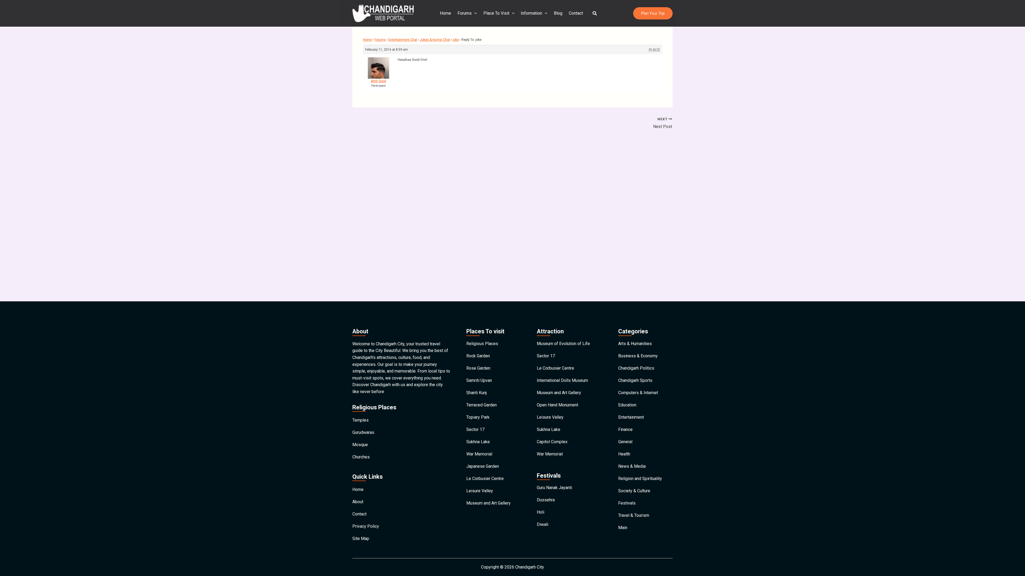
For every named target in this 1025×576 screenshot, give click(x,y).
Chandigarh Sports (635, 380)
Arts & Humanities (635, 343)
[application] (474, 13)
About (357, 501)
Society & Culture (634, 490)
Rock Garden (478, 355)
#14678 (654, 49)
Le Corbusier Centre (485, 478)
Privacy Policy (365, 526)
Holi (540, 512)
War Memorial (479, 454)
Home (445, 13)
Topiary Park (478, 417)
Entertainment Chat (402, 40)
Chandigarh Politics (636, 368)
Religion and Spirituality (640, 478)
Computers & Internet (638, 392)
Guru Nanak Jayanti (554, 487)
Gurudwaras (363, 432)
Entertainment (631, 417)
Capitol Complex (552, 441)
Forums (465, 13)
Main (622, 527)
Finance (625, 429)
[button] (595, 13)
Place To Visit (496, 13)
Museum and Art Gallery (488, 503)
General (625, 441)
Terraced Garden (481, 404)
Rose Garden (478, 368)
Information (531, 13)
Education (627, 404)
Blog (558, 13)
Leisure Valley (479, 490)
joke (456, 40)
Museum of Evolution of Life (563, 343)
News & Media (632, 466)
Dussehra (546, 499)
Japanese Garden (482, 466)
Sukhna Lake (478, 441)
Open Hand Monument (557, 404)
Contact (576, 13)
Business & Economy (638, 355)
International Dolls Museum (562, 380)
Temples (360, 420)
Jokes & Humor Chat (435, 40)
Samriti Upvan (479, 380)
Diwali (542, 524)
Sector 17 (475, 429)
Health (624, 454)
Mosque (360, 444)
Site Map (360, 538)
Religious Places (482, 343)
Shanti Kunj (476, 392)
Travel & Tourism (633, 515)
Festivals (627, 503)
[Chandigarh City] (383, 12)
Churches (361, 456)
